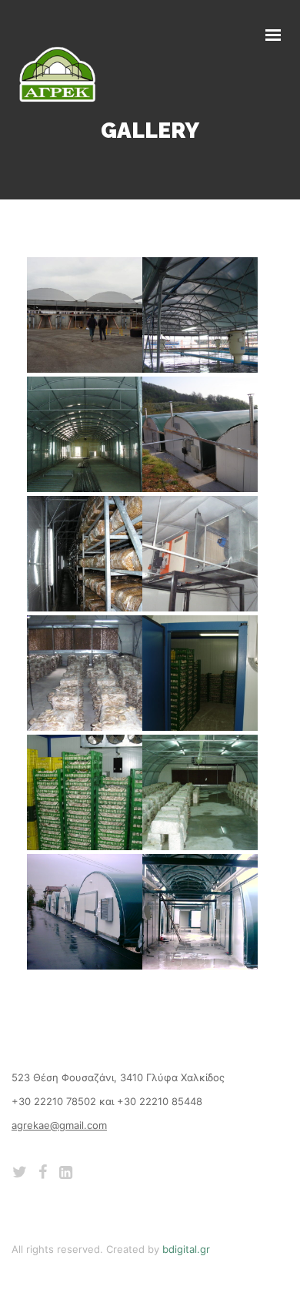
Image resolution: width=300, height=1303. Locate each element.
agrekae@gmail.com (59, 1125)
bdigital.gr (186, 1249)
